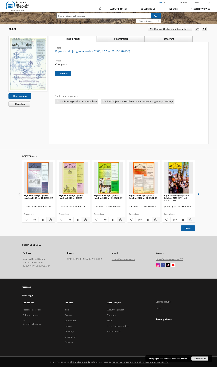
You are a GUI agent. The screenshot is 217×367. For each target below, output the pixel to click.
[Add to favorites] (197, 29)
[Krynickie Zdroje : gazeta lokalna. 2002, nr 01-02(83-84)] (38, 178)
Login (208, 2)
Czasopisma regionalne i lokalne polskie (77, 101)
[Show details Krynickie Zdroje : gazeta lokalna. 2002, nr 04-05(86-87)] (120, 220)
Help (109, 320)
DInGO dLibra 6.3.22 (80, 361)
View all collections (32, 324)
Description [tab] (73, 39)
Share (196, 2)
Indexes (173, 8)
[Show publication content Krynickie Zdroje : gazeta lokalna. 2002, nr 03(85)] (78, 220)
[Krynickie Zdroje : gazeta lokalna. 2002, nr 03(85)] (73, 178)
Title (67, 309)
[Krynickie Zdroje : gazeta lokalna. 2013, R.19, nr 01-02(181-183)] (178, 178)
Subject (68, 326)
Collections (148, 8)
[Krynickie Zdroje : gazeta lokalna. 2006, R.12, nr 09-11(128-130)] (28, 64)
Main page (27, 295)
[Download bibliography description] (34, 220)
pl (165, 3)
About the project (115, 309)
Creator (68, 315)
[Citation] (204, 29)
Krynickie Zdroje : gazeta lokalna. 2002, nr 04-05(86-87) (108, 196)
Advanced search (146, 21)
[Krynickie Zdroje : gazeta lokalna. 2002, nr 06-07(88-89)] (143, 178)
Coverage (69, 331)
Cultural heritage (31, 315)
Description (70, 336)
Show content (20, 96)
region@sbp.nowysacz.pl (123, 259)
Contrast (183, 2)
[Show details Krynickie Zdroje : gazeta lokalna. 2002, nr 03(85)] (85, 220)
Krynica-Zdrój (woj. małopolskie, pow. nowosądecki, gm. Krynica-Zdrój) (137, 101)
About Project (118, 8)
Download (20, 104)
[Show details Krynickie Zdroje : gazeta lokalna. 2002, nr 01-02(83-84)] (50, 220)
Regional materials (32, 309)
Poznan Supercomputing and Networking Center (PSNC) (140, 361)
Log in (158, 308)
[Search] (156, 16)
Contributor (70, 320)
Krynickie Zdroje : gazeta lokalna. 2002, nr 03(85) (71, 196)
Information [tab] (121, 39)
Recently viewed (200, 8)
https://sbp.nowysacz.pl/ (168, 259)
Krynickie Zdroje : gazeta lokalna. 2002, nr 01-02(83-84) (38, 196)
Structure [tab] (169, 39)
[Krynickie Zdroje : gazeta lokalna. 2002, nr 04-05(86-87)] (108, 178)
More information (180, 358)
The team (111, 315)
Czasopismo (61, 64)
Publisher (69, 342)
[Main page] (100, 9)
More (188, 228)
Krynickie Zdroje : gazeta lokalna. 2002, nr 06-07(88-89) (143, 196)
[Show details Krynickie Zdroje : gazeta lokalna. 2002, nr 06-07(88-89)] (155, 220)
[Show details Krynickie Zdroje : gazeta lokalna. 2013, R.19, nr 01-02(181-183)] (190, 220)
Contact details (114, 331)
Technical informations (118, 326)
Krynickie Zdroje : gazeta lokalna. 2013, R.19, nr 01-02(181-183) (176, 198)
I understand (200, 358)
